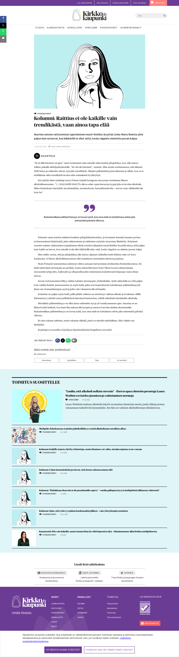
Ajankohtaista (58, 603)
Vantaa (80, 617)
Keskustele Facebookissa (53, 573)
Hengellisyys (57, 617)
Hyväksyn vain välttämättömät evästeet (109, 650)
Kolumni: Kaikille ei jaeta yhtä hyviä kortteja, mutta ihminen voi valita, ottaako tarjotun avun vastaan (90, 449)
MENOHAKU (160, 3)
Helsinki (81, 603)
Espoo (80, 608)
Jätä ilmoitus (102, 3)
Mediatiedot (112, 608)
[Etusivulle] (89, 15)
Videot (54, 626)
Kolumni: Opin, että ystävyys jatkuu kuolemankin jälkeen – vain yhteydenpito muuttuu (83, 511)
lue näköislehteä (149, 596)
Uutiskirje (128, 573)
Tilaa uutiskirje (139, 3)
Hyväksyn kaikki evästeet (63, 649)
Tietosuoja (111, 612)
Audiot (54, 621)
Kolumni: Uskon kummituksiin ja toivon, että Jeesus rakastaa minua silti (76, 470)
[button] (57, 340)
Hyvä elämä (56, 608)
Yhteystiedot (112, 603)
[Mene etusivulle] (29, 601)
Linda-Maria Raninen (60, 146)
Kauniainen (82, 612)
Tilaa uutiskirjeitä (114, 617)
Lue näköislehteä (84, 3)
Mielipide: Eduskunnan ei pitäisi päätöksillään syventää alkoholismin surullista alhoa (82, 429)
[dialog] (89, 644)
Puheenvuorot (58, 612)
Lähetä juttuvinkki (121, 3)
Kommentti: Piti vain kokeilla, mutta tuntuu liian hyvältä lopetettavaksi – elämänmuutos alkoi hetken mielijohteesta (98, 531)
